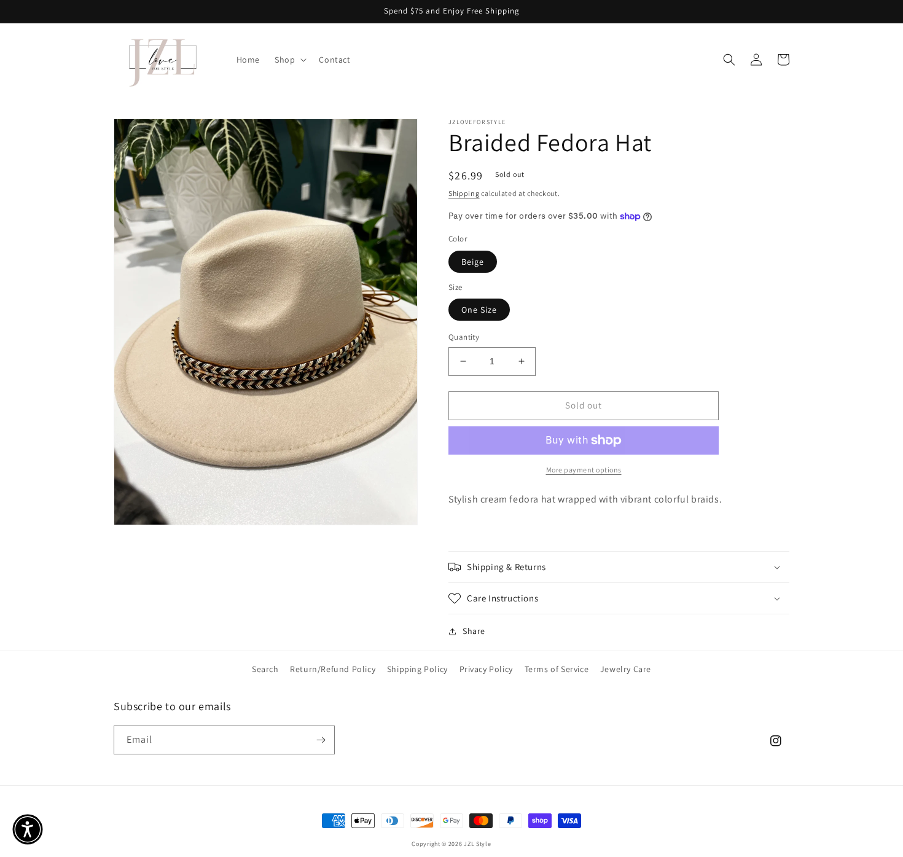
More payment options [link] (584, 469)
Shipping (464, 193)
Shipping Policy (417, 669)
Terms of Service (557, 669)
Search (265, 669)
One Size (479, 309)
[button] (289, 59)
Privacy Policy (486, 669)
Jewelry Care (625, 669)
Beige (472, 261)
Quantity (463, 337)
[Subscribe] (320, 740)
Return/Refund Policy (332, 669)
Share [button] (474, 630)
